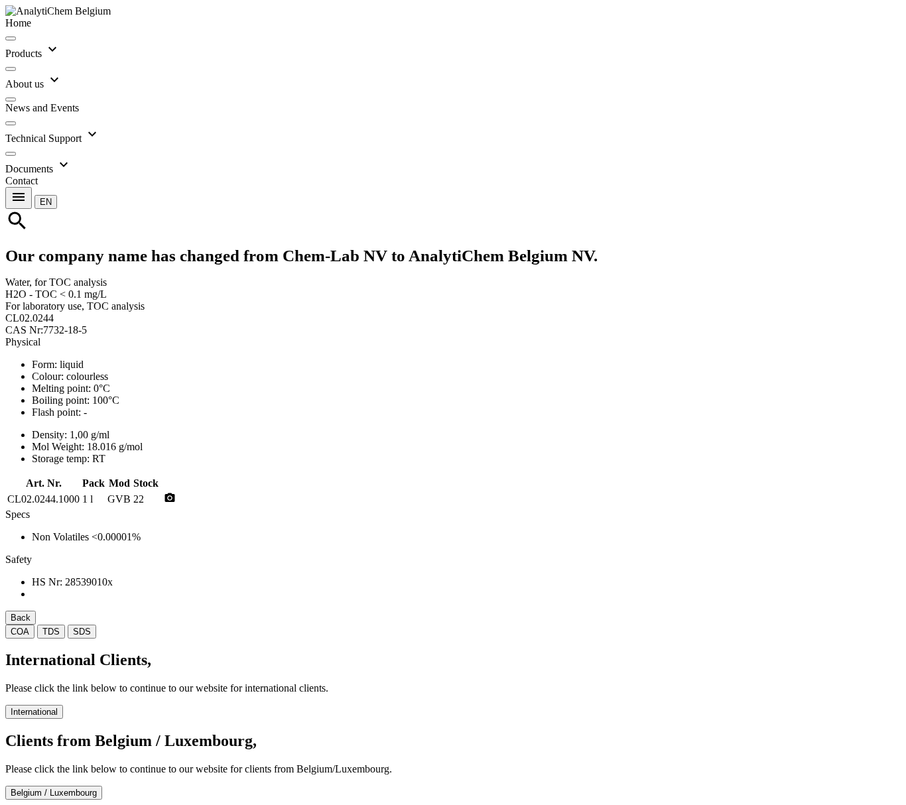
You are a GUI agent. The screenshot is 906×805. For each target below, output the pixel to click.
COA (20, 632)
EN (46, 202)
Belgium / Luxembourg (54, 793)
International (34, 712)
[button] (45, 201)
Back (21, 618)
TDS (51, 632)
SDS (82, 632)
